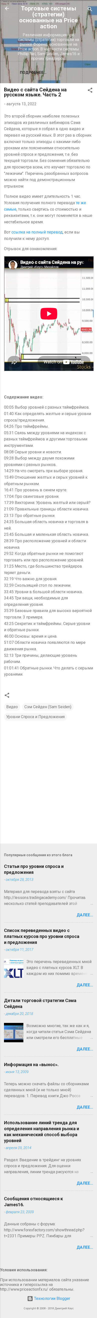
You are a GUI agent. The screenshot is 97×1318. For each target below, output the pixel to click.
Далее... (85, 915)
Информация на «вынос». (31, 1064)
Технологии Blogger (51, 1298)
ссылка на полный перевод (37, 232)
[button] (90, 91)
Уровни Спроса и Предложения (35, 716)
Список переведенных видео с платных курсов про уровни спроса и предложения (41, 936)
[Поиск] (90, 10)
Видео (12, 706)
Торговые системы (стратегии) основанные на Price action (48, 17)
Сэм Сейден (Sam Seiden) (47, 706)
